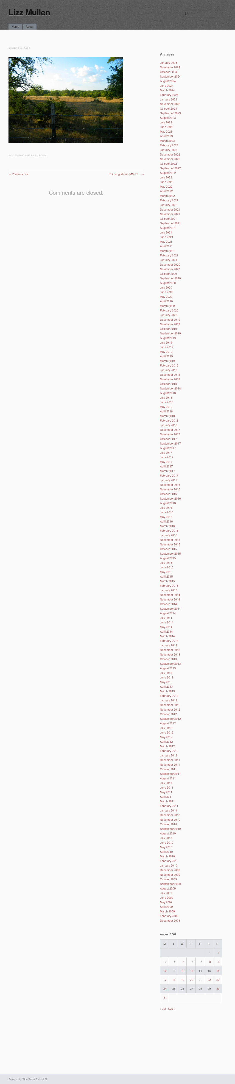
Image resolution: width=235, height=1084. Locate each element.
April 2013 (166, 686)
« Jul (163, 1008)
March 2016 (167, 526)
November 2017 (170, 434)
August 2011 (168, 778)
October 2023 (168, 108)
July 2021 (166, 232)
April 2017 (166, 466)
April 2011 (166, 796)
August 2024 (168, 81)
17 (165, 979)
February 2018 (169, 420)
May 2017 (166, 462)
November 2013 (170, 654)
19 (182, 979)
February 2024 (169, 95)
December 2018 (170, 374)
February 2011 (169, 806)
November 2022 (170, 159)
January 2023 (168, 150)
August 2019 (168, 338)
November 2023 (170, 104)
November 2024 (170, 67)
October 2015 (168, 549)
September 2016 (170, 498)
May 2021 (166, 241)
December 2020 (170, 264)
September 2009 (170, 884)
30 (218, 988)
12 (182, 971)
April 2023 (166, 136)
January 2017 (168, 480)
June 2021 (166, 237)
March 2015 (167, 581)
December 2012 (170, 705)
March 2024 (167, 90)
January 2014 (168, 645)
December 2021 (170, 209)
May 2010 (166, 847)
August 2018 (168, 393)
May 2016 (166, 517)
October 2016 (168, 494)
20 (191, 979)
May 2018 (166, 407)
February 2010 (169, 861)
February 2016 (169, 530)
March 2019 (167, 361)
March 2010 (167, 856)
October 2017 (168, 439)
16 (218, 971)
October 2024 (168, 72)
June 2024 (166, 85)
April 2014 (166, 631)
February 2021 (169, 255)
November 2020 (170, 269)
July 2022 (166, 177)
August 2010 (168, 833)
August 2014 (168, 613)
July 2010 (166, 838)
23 (218, 979)
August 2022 (168, 173)
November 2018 (170, 379)
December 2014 (170, 595)
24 (165, 988)
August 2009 (168, 888)
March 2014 (167, 636)
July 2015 (166, 562)
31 (165, 997)
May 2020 (166, 296)
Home (15, 26)
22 (209, 979)
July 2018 (166, 397)
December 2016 (170, 484)
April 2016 (166, 521)
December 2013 (170, 650)
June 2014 (166, 622)
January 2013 (168, 700)
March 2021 (167, 251)
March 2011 (167, 801)
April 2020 (166, 301)
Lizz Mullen (29, 12)
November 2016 (170, 489)
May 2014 (166, 627)
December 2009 (170, 870)
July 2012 (166, 728)
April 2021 (166, 246)
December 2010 (170, 815)
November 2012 (170, 709)
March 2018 (167, 416)
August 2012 (168, 723)
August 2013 (168, 668)
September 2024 (170, 76)
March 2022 (167, 195)
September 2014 (170, 608)
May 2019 (166, 351)
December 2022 (170, 154)
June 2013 (166, 677)
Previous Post (18, 174)
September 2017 (170, 443)
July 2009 (166, 893)
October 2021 (168, 218)
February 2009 (169, 916)
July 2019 (166, 342)
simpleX (42, 1079)
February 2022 (169, 200)
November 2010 (170, 819)
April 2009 (166, 907)
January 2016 (168, 535)
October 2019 (168, 329)
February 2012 (169, 751)
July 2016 (166, 507)
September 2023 (170, 113)
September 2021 (170, 223)
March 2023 (167, 140)
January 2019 (168, 370)
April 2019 (166, 356)
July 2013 (166, 673)
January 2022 (168, 205)
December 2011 (170, 760)
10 (165, 971)
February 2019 (169, 365)
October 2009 (168, 879)
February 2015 (169, 585)
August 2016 (168, 503)
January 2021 (168, 260)
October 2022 (168, 163)
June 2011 (166, 787)
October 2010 (168, 824)
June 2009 (166, 897)
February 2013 (169, 696)
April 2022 (166, 191)
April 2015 (166, 576)
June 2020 (166, 292)
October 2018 (168, 384)
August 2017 (168, 448)
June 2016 (166, 512)
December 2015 (170, 540)
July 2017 (166, 452)
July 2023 (166, 122)
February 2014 (169, 640)
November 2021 (170, 214)
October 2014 (168, 604)
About (30, 26)
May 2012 (166, 737)
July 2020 (166, 287)
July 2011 (166, 783)
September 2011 (170, 773)
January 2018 (168, 425)
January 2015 (168, 590)
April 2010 (166, 851)
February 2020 (169, 310)
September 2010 (170, 829)
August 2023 (168, 118)
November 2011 (170, 764)
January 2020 (168, 315)
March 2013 (167, 691)
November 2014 (170, 599)
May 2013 (166, 682)
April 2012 (166, 741)
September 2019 (170, 333)
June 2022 (166, 182)
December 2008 (170, 920)
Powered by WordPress (21, 1079)
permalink (39, 155)
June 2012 (166, 732)
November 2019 (170, 324)
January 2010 (168, 865)
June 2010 (166, 842)
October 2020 (168, 273)
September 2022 (170, 168)
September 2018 (170, 388)
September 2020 (170, 278)
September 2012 (170, 718)
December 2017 (170, 429)
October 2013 (168, 659)
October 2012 (168, 714)
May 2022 (166, 186)
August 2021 (168, 228)
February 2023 (169, 145)
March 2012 (167, 746)
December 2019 (170, 319)
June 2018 (166, 402)
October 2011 (168, 769)
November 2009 (170, 874)
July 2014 (166, 618)
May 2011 (166, 792)
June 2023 (166, 127)
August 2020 (168, 283)
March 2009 (167, 911)
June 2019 (166, 347)
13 (191, 971)
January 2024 (168, 99)
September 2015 (170, 553)
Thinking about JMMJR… (126, 174)
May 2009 (166, 902)
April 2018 (166, 411)
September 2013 (170, 663)
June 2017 (166, 457)
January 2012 (168, 755)
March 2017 (167, 471)
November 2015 (170, 544)
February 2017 (169, 475)
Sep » (171, 1008)
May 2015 (166, 572)
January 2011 (168, 810)
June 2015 (166, 567)
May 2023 (166, 131)
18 (174, 979)
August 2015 (168, 558)
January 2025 (168, 62)
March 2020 (167, 306)
